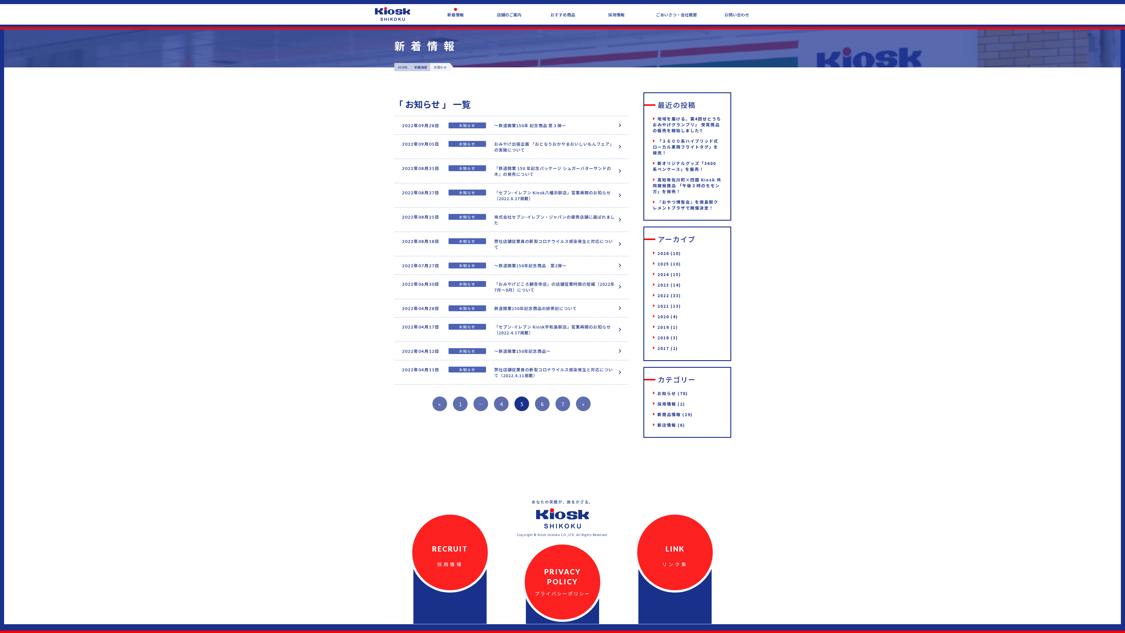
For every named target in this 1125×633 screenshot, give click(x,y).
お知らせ (666, 393)
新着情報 (455, 15)
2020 (663, 316)
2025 (663, 264)
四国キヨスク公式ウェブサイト (392, 14)
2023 (663, 285)
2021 (663, 306)
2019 (663, 327)
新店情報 (666, 425)
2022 (663, 295)
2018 (663, 338)
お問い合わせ (737, 15)
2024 (663, 274)
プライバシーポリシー (562, 593)
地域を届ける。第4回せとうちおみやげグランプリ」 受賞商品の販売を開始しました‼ (687, 124)
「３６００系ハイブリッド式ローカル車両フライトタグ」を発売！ (685, 147)
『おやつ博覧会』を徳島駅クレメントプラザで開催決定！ (685, 205)
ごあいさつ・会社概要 (676, 15)
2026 (663, 253)
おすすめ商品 (562, 15)
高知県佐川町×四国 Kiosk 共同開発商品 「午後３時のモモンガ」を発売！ (687, 185)
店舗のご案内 (509, 15)
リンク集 (675, 564)
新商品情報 (669, 414)
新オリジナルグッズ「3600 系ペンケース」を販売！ (684, 166)
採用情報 (616, 15)
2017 (663, 348)
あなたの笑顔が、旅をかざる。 (562, 502)
